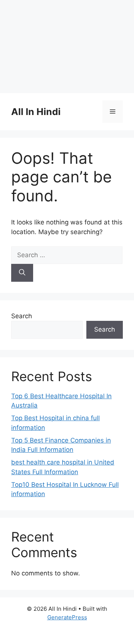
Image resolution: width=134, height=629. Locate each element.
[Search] (22, 273)
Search (21, 316)
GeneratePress (67, 617)
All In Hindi (36, 111)
